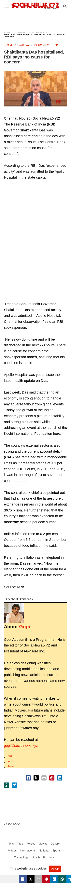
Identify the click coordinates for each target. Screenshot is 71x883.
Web (10, 761)
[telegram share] (14, 785)
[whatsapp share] (6, 785)
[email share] (44, 778)
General (21, 32)
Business (38, 32)
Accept (55, 868)
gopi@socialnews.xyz (21, 746)
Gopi (24, 626)
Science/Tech (41, 45)
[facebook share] (28, 778)
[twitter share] (36, 778)
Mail (10, 756)
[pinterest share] (51, 778)
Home (7, 32)
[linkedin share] (59, 778)
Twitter (11, 766)
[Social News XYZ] (35, 5)
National (24, 45)
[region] (35, 19)
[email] (38, 879)
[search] (65, 6)
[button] (35, 88)
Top (55, 45)
